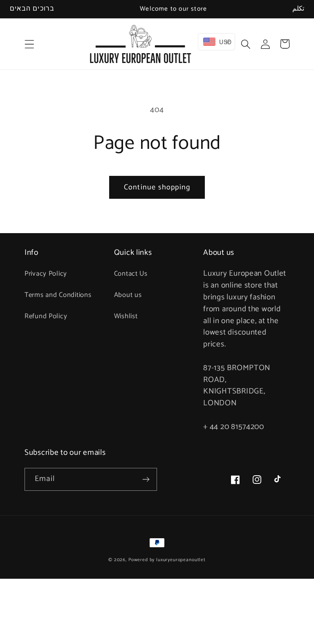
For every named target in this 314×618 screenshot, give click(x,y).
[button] (29, 44)
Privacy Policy (46, 273)
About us (128, 295)
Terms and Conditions (58, 295)
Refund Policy (46, 316)
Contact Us (131, 273)
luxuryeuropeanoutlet (181, 560)
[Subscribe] (146, 479)
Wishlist (126, 316)
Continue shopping (157, 187)
